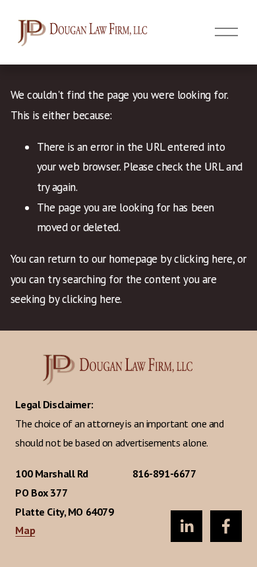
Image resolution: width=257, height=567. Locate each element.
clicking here (203, 259)
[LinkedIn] (186, 526)
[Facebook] (226, 526)
